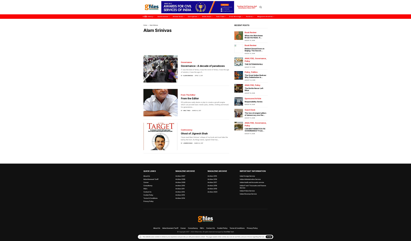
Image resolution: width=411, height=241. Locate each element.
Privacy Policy (148, 201)
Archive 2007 (180, 176)
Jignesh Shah (187, 143)
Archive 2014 (180, 198)
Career (146, 182)
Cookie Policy (148, 195)
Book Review (250, 32)
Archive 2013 (180, 195)
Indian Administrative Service (250, 179)
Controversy (186, 130)
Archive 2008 (180, 179)
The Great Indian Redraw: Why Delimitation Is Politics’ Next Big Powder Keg (256, 78)
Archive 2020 (212, 192)
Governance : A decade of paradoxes (203, 65)
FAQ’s (145, 189)
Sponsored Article (253, 99)
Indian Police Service (247, 191)
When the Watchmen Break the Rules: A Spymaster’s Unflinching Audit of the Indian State (255, 39)
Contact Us (147, 192)
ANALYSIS (249, 58)
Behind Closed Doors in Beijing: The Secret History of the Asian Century (254, 51)
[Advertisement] (186, 42)
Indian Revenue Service (248, 194)
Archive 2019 (212, 189)
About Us (146, 176)
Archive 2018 (212, 185)
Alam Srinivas (188, 75)
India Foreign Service (247, 176)
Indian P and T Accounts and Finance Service (253, 187)
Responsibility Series (253, 102)
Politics (254, 72)
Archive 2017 (212, 182)
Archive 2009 (180, 182)
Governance (186, 62)
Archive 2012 (180, 192)
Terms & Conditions (150, 198)
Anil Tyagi (186, 110)
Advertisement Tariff (150, 179)
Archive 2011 (180, 189)
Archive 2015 (212, 176)
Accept (269, 237)
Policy (247, 61)
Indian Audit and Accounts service (252, 182)
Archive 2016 (212, 179)
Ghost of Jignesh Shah (194, 133)
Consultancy (147, 185)
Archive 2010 (180, 185)
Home (145, 25)
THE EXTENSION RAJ (254, 64)
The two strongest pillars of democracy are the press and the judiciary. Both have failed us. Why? (256, 116)
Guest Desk (250, 110)
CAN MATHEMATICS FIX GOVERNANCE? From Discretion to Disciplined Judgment (255, 132)
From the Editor (188, 95)
